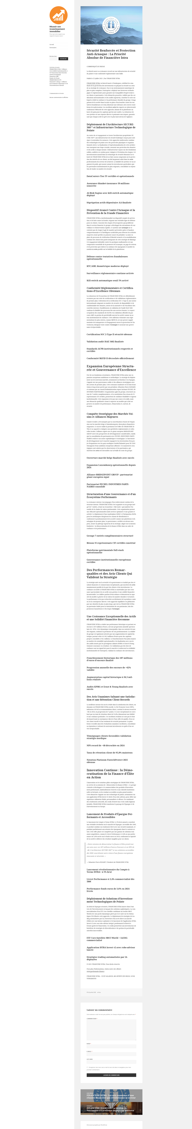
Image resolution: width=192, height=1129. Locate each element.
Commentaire (92, 1018)
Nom (89, 1043)
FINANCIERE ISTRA (93, 83)
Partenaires (53, 47)
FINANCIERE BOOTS (55, 80)
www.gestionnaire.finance (95, 971)
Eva (100, 992)
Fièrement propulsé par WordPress (97, 1125)
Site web (89, 1059)
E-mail (89, 1051)
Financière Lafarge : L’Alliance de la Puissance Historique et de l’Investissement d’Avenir (59, 83)
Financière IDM (54, 76)
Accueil (52, 44)
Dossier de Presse (55, 78)
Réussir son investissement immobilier (57, 29)
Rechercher (53, 56)
